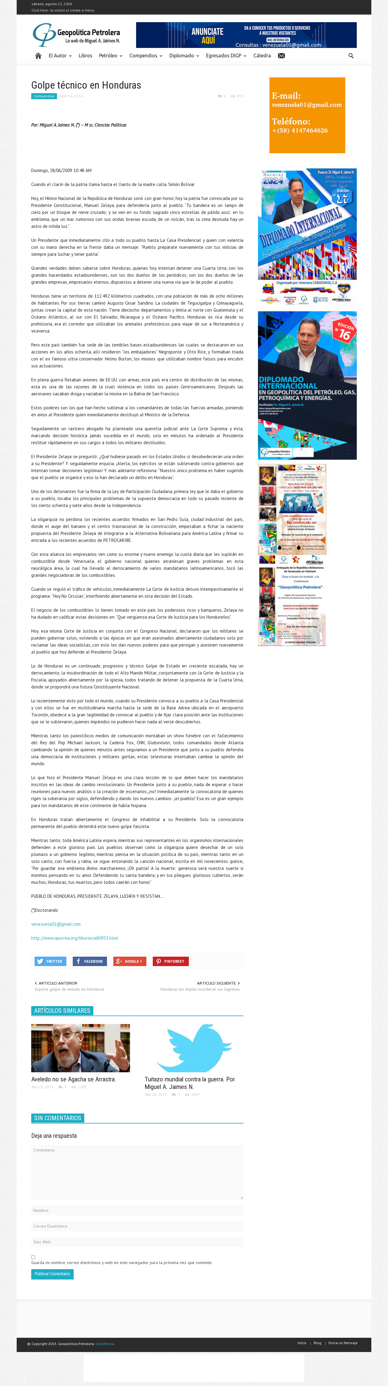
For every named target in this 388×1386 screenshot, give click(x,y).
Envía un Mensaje (343, 1342)
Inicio (302, 1342)
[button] (351, 55)
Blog (317, 1342)
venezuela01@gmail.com (56, 924)
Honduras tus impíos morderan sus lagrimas (200, 989)
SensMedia (104, 1343)
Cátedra (262, 55)
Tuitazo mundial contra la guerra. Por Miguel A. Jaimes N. (190, 1083)
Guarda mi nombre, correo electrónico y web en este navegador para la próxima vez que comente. (121, 1262)
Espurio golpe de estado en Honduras (69, 989)
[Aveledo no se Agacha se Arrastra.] (80, 1047)
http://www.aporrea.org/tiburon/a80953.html (75, 938)
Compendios (141, 58)
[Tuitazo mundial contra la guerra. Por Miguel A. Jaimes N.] (194, 1047)
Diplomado (180, 58)
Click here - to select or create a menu (63, 10)
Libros (85, 55)
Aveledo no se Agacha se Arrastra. (73, 1079)
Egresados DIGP (222, 58)
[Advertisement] (141, 149)
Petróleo (106, 58)
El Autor (56, 58)
